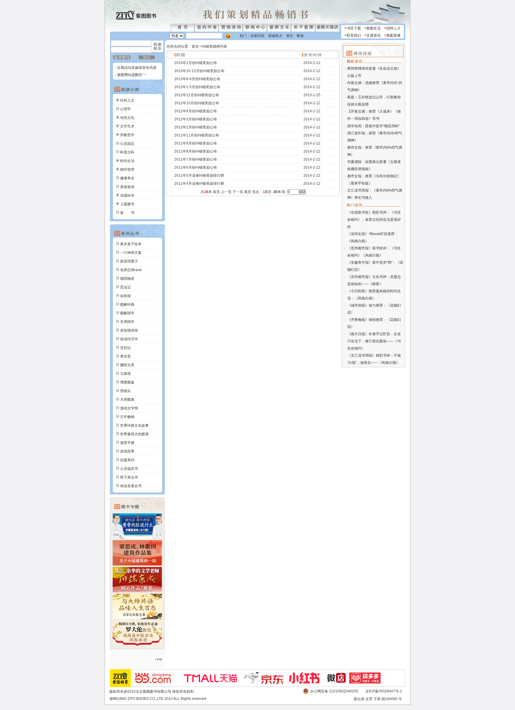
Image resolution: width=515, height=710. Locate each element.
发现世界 (127, 451)
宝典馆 (125, 374)
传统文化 (127, 118)
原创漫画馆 (129, 330)
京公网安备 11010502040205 (334, 691)
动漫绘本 (127, 195)
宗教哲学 (127, 135)
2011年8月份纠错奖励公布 (195, 151)
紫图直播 (393, 35)
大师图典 (127, 399)
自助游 (125, 296)
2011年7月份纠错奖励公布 (195, 159)
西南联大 (275, 36)
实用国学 (127, 322)
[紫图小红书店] (307, 682)
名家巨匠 (257, 36)
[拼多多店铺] (368, 682)
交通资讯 (373, 35)
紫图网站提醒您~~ (131, 75)
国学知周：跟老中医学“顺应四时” (373, 126)
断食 (300, 36)
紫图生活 (373, 28)
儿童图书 (127, 204)
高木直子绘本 (131, 244)
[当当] (156, 682)
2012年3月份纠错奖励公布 (195, 119)
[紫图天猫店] (210, 683)
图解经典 (127, 304)
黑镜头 (125, 391)
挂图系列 (127, 460)
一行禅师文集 (131, 253)
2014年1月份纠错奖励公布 (195, 63)
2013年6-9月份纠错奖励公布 (197, 79)
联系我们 (354, 35)
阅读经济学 (129, 339)
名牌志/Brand (131, 270)
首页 (195, 46)
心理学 (125, 109)
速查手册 (127, 443)
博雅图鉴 (127, 382)
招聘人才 (393, 28)
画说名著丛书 (131, 486)
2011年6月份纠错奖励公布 (195, 167)
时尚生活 (127, 161)
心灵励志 (127, 144)
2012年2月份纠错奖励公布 (195, 127)
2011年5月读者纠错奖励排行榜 (199, 175)
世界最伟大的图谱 (134, 434)
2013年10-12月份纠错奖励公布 (199, 71)
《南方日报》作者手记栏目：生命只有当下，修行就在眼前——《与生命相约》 (374, 341)
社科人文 (127, 100)
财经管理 (127, 169)
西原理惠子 (129, 261)
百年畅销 (127, 417)
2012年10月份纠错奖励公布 (196, 103)
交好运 (125, 348)
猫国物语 (127, 278)
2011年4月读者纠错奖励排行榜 (199, 183)
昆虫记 (125, 287)
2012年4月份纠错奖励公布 (195, 111)
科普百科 (127, 152)
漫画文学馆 (129, 408)
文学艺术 (127, 126)
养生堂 (125, 356)
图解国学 (127, 313)
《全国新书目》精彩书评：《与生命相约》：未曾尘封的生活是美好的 (374, 219)
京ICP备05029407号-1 (383, 691)
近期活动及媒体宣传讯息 (136, 68)
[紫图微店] (337, 683)
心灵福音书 (129, 469)
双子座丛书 (129, 477)
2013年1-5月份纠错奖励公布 (197, 87)
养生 (289, 36)
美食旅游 (127, 187)
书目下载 (354, 28)
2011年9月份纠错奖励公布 (195, 143)
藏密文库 (127, 365)
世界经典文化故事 (134, 425)
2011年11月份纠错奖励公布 (196, 135)
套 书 (127, 213)
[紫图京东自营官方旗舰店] (266, 683)
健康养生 (127, 178)
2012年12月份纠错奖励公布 (196, 95)
